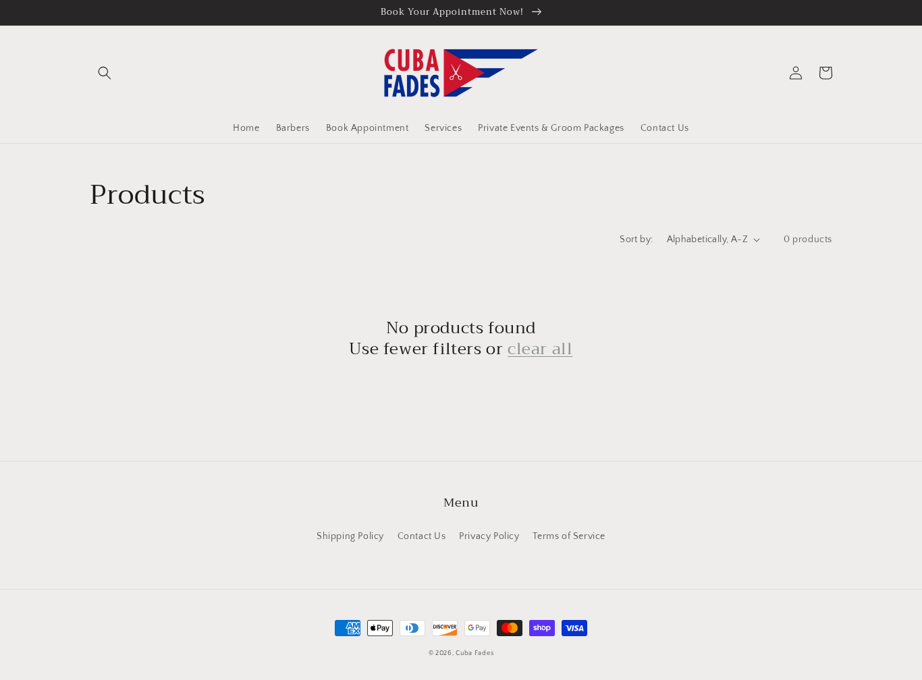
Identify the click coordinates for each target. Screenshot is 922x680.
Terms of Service (569, 536)
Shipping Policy (350, 536)
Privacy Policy (489, 536)
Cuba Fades (474, 653)
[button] (104, 73)
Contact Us (422, 536)
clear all (540, 349)
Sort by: (636, 239)
